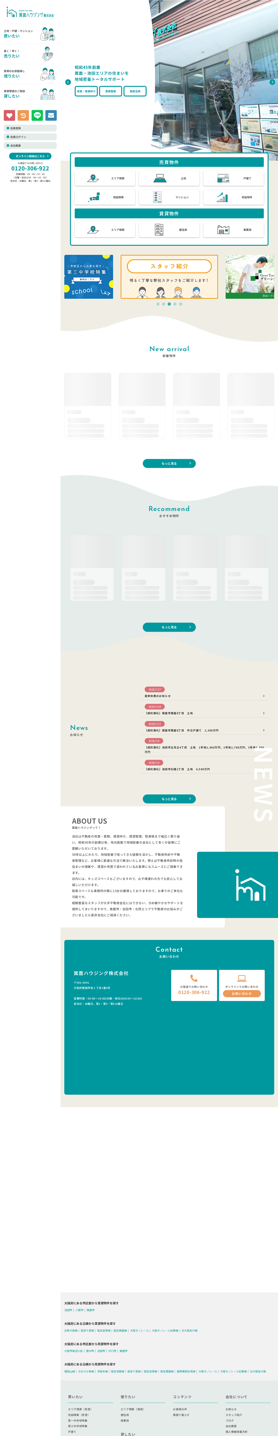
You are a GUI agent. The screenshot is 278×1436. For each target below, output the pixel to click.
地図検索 (118, 197)
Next (271, 81)
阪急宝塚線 (103, 1330)
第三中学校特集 (78, 1426)
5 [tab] (180, 304)
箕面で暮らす (181, 1415)
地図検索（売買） (79, 1415)
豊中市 (90, 1351)
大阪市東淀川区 (73, 1351)
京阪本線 (102, 1371)
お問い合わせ (242, 993)
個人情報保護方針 (237, 1432)
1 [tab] (158, 304)
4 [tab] (175, 304)
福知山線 (69, 1371)
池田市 (68, 1310)
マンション (182, 197)
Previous (67, 81)
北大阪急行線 (189, 1330)
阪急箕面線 (120, 1330)
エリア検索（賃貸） (133, 1409)
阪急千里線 (87, 1330)
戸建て (247, 178)
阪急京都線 (117, 1371)
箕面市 (91, 1310)
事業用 (247, 230)
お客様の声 (180, 1409)
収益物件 (247, 197)
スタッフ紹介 (234, 1415)
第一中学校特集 (78, 1420)
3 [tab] (169, 304)
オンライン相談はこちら (30, 156)
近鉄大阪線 (71, 1330)
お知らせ (231, 1409)
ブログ (230, 1420)
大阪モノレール (139, 1330)
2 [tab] (163, 304)
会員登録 (15, 128)
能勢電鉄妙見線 (186, 1371)
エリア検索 (117, 178)
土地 (183, 178)
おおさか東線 (86, 1371)
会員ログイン (18, 137)
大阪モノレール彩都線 (165, 1330)
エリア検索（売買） (80, 1409)
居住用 (183, 230)
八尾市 (79, 1310)
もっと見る (169, 463)
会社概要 (15, 145)
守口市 (112, 1351)
